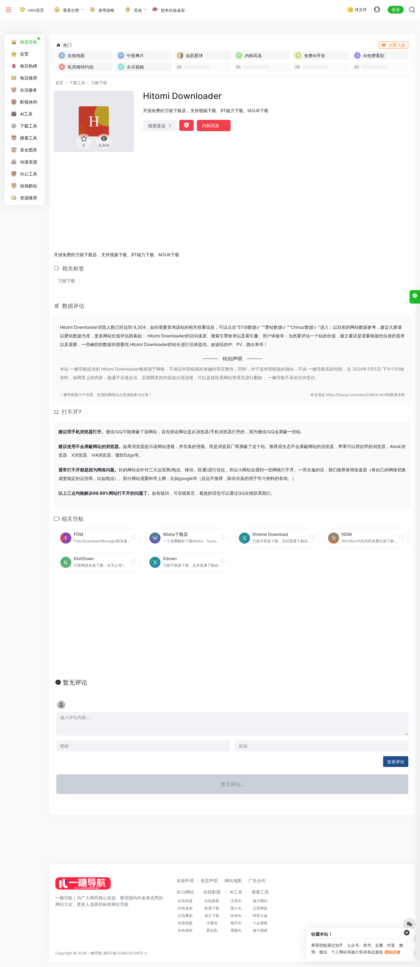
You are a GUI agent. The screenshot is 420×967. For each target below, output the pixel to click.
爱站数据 (273, 327)
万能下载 (99, 82)
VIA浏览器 (101, 455)
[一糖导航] (83, 885)
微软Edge (124, 455)
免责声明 (209, 880)
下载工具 (77, 82)
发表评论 (395, 761)
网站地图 (233, 880)
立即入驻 (397, 45)
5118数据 (247, 327)
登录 (395, 9)
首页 (59, 82)
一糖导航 (94, 953)
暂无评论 (75, 682)
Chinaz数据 (302, 327)
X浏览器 (79, 455)
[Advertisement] (232, 200)
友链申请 (185, 880)
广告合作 (257, 880)
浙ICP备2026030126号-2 (125, 953)
